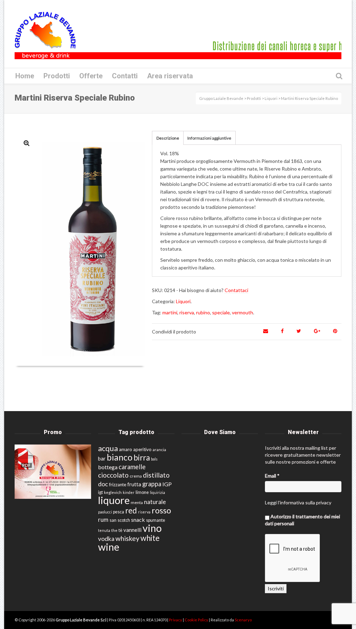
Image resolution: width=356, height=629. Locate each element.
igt (100, 492)
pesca (118, 511)
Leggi (271, 502)
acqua (108, 448)
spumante (155, 520)
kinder (129, 492)
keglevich (113, 492)
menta (137, 502)
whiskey (127, 538)
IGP (167, 484)
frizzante (117, 484)
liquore (114, 500)
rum (103, 519)
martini (169, 312)
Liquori (183, 301)
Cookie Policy (197, 620)
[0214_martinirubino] (27, 143)
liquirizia (157, 492)
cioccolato (113, 475)
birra (142, 457)
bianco (119, 457)
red (131, 510)
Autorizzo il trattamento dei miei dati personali (302, 519)
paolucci (105, 512)
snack (138, 519)
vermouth (242, 312)
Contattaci (236, 290)
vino (152, 528)
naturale (155, 501)
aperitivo (142, 449)
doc (103, 484)
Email (272, 476)
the (114, 530)
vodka (106, 538)
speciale (221, 312)
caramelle (132, 467)
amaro (125, 449)
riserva (186, 312)
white (150, 538)
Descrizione (167, 138)
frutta (134, 484)
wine (108, 547)
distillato (156, 475)
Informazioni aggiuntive (209, 138)
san (113, 520)
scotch (124, 520)
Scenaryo (243, 620)
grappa (151, 484)
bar (102, 458)
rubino (203, 312)
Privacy (176, 620)
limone (142, 492)
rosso (161, 510)
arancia (159, 449)
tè (120, 530)
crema (136, 476)
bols (154, 459)
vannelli (132, 530)
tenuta (104, 530)
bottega (108, 467)
